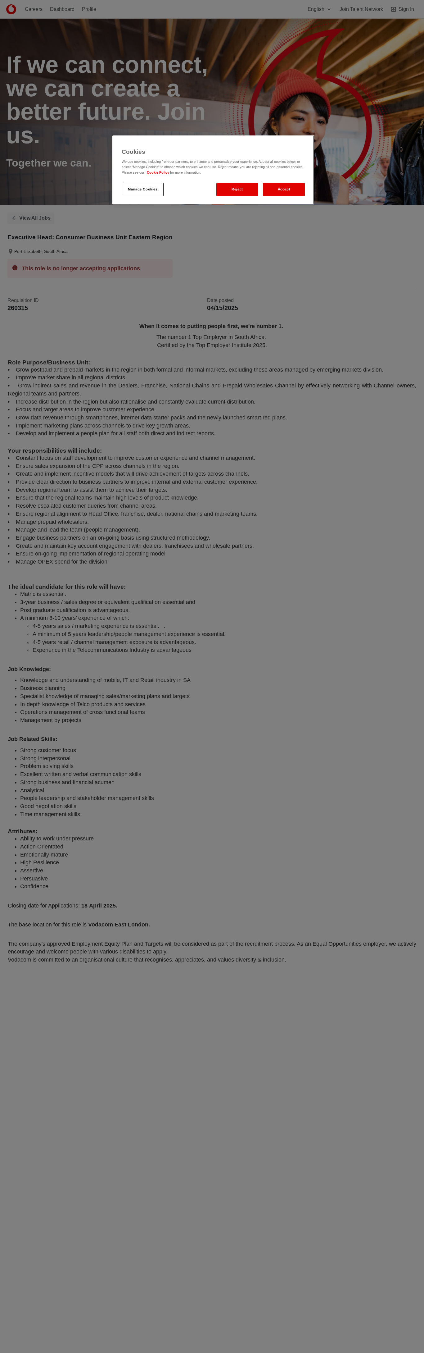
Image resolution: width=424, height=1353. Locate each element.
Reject (237, 189)
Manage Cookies (142, 189)
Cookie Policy (158, 172)
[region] (213, 170)
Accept (284, 189)
